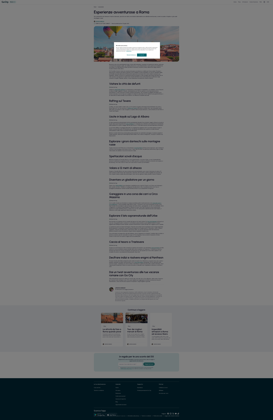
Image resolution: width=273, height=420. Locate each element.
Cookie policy (129, 51)
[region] (137, 50)
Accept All (142, 54)
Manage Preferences (131, 54)
